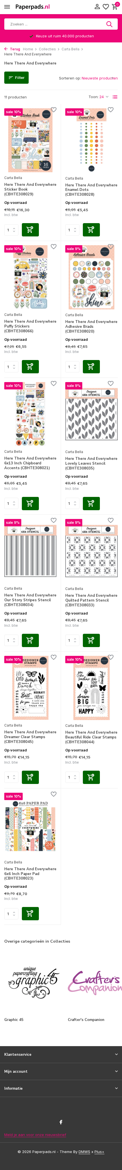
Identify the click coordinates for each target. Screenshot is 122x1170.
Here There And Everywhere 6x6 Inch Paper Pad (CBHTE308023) (30, 874)
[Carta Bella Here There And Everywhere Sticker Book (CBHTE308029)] (30, 140)
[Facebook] (61, 1122)
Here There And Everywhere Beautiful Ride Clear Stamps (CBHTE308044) (91, 737)
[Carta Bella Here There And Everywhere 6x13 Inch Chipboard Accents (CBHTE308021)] (30, 414)
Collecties (47, 49)
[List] (115, 97)
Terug (14, 49)
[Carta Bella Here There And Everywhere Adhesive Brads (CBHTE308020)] (91, 277)
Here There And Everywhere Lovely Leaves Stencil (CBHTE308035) (91, 463)
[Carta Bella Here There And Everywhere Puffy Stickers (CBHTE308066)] (30, 277)
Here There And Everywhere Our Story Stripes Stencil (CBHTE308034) (30, 600)
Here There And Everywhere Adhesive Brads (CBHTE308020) (91, 327)
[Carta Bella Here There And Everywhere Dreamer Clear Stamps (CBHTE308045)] (30, 688)
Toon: (93, 96)
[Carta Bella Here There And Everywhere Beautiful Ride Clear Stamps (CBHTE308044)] (91, 688)
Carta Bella (70, 49)
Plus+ (99, 1151)
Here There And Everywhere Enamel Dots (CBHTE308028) (91, 190)
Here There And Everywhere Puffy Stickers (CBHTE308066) (30, 326)
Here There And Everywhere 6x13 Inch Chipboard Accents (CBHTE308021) (30, 463)
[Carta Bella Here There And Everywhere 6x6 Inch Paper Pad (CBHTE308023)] (30, 825)
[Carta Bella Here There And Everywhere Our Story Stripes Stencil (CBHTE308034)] (30, 551)
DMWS (84, 1151)
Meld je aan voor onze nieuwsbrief (35, 1134)
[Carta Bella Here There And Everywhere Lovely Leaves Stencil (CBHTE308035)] (91, 414)
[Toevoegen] (30, 229)
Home (28, 49)
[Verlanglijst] (106, 7)
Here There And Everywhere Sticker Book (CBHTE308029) (30, 189)
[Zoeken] (109, 24)
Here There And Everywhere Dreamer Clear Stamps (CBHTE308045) (30, 737)
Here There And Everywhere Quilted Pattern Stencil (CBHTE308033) (91, 600)
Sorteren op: (70, 78)
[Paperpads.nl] (33, 7)
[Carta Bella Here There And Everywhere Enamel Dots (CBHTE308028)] (91, 140)
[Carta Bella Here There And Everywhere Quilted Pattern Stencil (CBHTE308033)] (91, 551)
